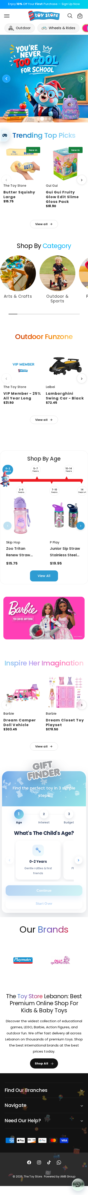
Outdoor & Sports (57, 299)
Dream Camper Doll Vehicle (19, 722)
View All (44, 576)
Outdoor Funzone (44, 337)
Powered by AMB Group (59, 1176)
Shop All (41, 1063)
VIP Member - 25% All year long (22, 396)
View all (41, 224)
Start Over (44, 903)
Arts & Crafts (18, 296)
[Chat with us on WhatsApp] (78, 1184)
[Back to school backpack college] (44, 78)
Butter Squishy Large (19, 194)
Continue (44, 890)
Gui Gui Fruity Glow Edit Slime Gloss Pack (62, 197)
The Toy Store (33, 1176)
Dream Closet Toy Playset (65, 722)
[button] (7, 16)
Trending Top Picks (43, 135)
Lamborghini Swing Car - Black (65, 396)
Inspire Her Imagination (44, 663)
